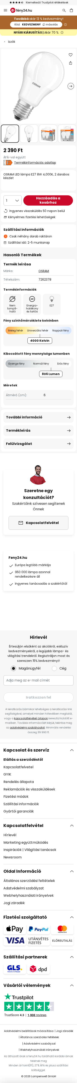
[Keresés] (64, 10)
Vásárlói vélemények (26, 985)
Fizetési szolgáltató (25, 917)
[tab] (38, 780)
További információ (24, 417)
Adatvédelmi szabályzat (23, 888)
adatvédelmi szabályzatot (27, 727)
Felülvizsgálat (19, 443)
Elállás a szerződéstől (23, 759)
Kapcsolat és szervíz (26, 750)
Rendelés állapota (18, 781)
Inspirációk (12, 849)
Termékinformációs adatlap (35, 162)
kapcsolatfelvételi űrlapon (31, 718)
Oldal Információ (22, 871)
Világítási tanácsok (40, 849)
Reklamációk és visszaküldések (29, 789)
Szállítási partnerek (25, 957)
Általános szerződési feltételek (29, 880)
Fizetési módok (15, 796)
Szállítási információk (21, 804)
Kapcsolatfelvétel (23, 825)
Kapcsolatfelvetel (18, 767)
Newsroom (12, 857)
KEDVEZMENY (36, 24)
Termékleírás (18, 430)
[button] (10, 134)
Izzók (11, 42)
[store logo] (23, 10)
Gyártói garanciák (18, 811)
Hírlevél (9, 835)
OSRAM (43, 271)
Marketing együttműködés (25, 842)
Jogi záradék (14, 903)
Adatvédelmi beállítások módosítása (28, 1031)
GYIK (7, 774)
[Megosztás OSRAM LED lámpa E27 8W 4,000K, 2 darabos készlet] (70, 63)
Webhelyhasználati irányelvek (28, 895)
